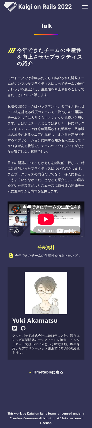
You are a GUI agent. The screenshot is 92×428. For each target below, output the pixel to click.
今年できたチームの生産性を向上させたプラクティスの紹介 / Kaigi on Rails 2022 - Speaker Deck (49, 255)
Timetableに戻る (48, 372)
